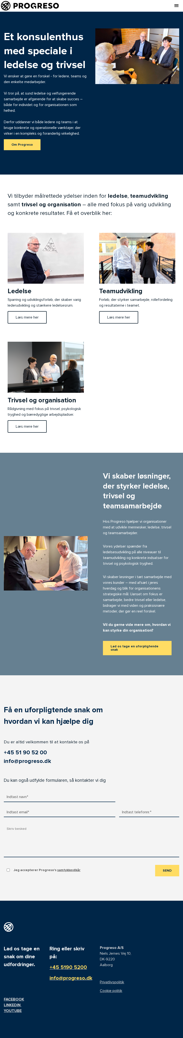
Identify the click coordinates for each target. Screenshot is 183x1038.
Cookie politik (111, 990)
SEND (167, 870)
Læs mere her (27, 317)
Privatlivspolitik (112, 982)
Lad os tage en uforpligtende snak (134, 648)
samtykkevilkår (69, 870)
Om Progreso (22, 145)
